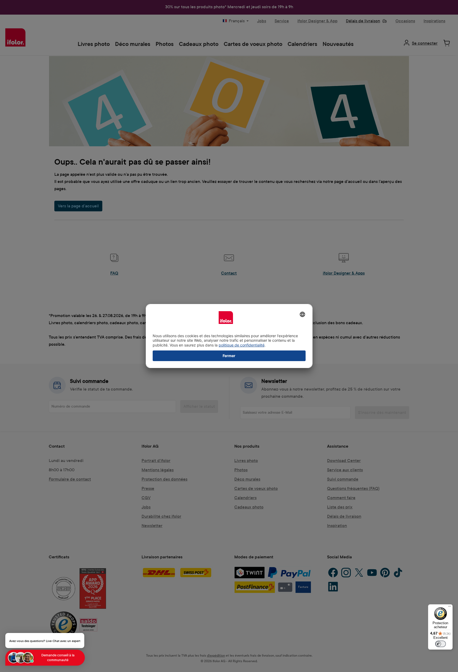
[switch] (440, 644)
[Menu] (449, 607)
